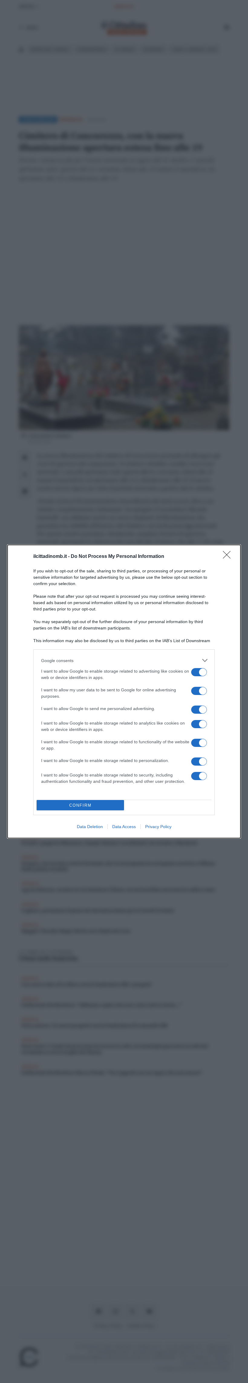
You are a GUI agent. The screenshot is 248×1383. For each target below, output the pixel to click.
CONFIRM (80, 805)
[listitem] (124, 660)
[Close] (228, 556)
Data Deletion (90, 826)
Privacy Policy (158, 826)
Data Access (124, 826)
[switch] (199, 672)
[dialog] (124, 691)
